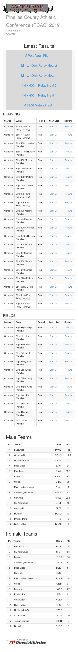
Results (68, 126)
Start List (54, 126)
